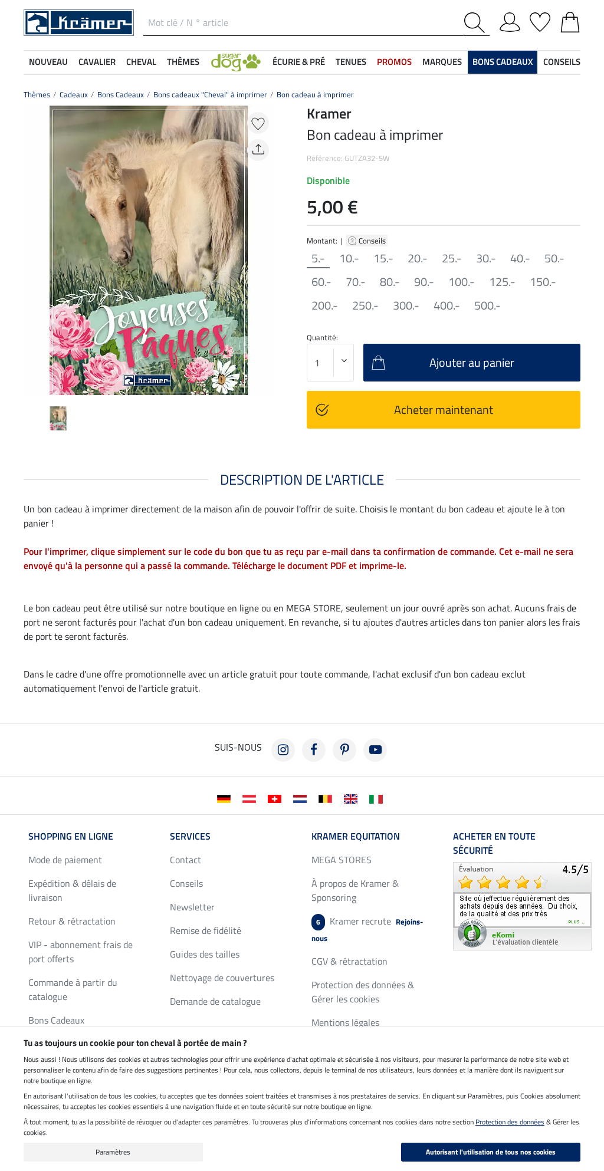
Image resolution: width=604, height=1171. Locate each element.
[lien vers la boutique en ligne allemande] (226, 798)
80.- (390, 282)
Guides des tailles (204, 954)
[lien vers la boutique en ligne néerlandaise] (302, 798)
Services (190, 836)
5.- (318, 258)
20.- (418, 258)
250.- (365, 305)
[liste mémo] (540, 20)
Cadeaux (74, 94)
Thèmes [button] (183, 61)
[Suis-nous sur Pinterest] (344, 750)
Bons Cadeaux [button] (502, 61)
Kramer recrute (367, 929)
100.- (461, 282)
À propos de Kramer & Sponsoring (355, 890)
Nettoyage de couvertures (222, 978)
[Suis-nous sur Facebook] (314, 750)
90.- (424, 282)
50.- (554, 258)
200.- (324, 305)
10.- (349, 258)
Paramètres (113, 1151)
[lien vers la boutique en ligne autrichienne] (251, 798)
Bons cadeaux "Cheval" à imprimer (210, 94)
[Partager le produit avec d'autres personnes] (258, 150)
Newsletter (192, 907)
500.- (487, 305)
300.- (406, 305)
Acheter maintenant (443, 409)
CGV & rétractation (349, 961)
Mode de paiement (65, 860)
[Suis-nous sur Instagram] (283, 750)
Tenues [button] (351, 61)
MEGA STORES (341, 860)
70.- (356, 282)
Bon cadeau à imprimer (315, 94)
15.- (383, 258)
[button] (236, 62)
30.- (486, 258)
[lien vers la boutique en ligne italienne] (378, 798)
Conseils (373, 240)
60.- (321, 282)
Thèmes (37, 94)
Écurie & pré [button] (299, 61)
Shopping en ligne (70, 836)
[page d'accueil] (79, 22)
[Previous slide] (33, 250)
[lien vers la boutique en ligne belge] (328, 798)
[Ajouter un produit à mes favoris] (258, 123)
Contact (185, 860)
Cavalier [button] (97, 61)
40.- (520, 258)
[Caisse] (570, 20)
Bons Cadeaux (120, 94)
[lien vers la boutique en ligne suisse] (277, 798)
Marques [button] (442, 61)
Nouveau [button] (48, 61)
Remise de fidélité (205, 930)
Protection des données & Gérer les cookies (362, 992)
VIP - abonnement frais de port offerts (80, 952)
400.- (447, 305)
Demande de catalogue (215, 1001)
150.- (543, 282)
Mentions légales (345, 1022)
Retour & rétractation (72, 921)
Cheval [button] (141, 61)
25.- (452, 258)
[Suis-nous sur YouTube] (375, 750)
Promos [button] (394, 61)
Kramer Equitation (355, 836)
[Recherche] (477, 22)
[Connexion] (510, 20)
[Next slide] (264, 250)
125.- (502, 282)
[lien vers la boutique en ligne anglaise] (353, 798)
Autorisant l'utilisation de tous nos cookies (491, 1151)
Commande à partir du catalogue (72, 989)
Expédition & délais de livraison (72, 890)
